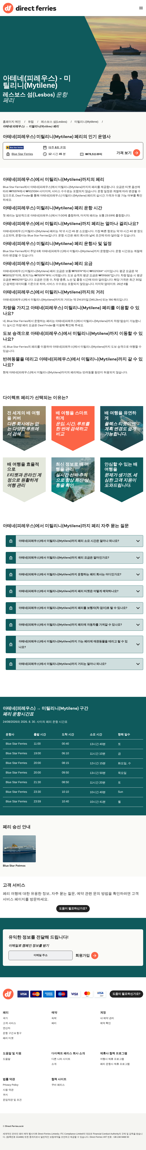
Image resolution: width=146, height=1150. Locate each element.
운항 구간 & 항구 (12, 1033)
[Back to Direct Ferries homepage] (29, 8)
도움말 (6, 1058)
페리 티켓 (8, 1038)
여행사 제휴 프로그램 (112, 1058)
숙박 (53, 1018)
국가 (5, 1018)
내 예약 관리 (107, 1018)
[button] (74, 541)
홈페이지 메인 (12, 121)
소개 (53, 1063)
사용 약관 (8, 1089)
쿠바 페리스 (58, 1084)
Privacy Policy (10, 1084)
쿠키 (5, 1094)
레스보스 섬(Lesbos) (54, 121)
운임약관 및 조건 (12, 1099)
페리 (53, 1023)
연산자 (6, 1028)
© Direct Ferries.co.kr (13, 1126)
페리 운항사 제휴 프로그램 (115, 1063)
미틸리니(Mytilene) (86, 121)
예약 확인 (105, 1023)
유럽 (31, 121)
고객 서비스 (9, 1023)
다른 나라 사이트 (60, 1058)
